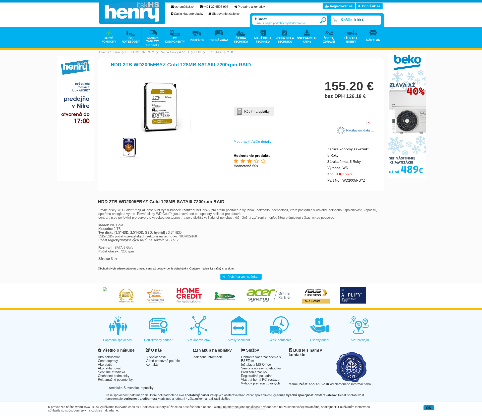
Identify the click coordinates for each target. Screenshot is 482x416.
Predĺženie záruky (254, 372)
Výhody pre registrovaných (260, 383)
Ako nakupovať (109, 357)
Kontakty (152, 364)
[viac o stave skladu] (368, 123)
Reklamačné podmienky (115, 379)
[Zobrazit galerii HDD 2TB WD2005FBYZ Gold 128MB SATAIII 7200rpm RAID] (162, 134)
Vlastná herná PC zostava (260, 379)
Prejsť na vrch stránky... (243, 277)
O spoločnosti (156, 357)
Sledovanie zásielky (225, 14)
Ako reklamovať (109, 368)
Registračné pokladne (256, 376)
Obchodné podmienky (114, 376)
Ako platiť (105, 364)
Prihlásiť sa (370, 6)
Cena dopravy (108, 361)
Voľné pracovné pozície (163, 361)
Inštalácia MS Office (256, 364)
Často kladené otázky (188, 14)
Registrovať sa (340, 6)
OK (428, 408)
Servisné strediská (111, 372)
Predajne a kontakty (251, 7)
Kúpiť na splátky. (257, 111)
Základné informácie (208, 357)
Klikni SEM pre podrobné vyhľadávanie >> (280, 23)
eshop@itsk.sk (184, 7)
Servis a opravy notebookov (261, 368)
